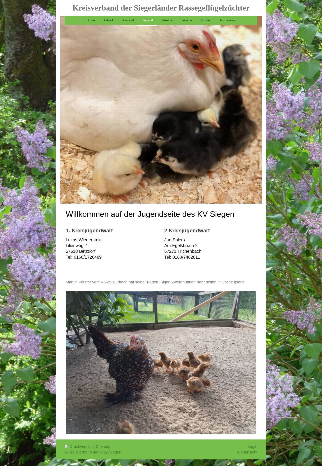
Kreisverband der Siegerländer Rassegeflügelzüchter (161, 8)
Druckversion (81, 446)
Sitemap (103, 446)
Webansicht (247, 452)
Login (252, 446)
